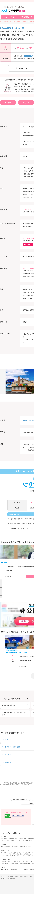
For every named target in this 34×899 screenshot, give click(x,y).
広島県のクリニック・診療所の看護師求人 (14, 714)
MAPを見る (27, 244)
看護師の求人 (5, 863)
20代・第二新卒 (25, 861)
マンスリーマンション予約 (23, 855)
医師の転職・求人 (25, 863)
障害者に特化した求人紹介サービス (11, 840)
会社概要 (11, 876)
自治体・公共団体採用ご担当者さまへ (20, 799)
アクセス (16, 876)
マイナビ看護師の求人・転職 (7, 22)
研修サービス (4, 869)
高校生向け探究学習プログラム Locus (21, 846)
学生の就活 (4, 838)
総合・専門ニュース (19, 852)
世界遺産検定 (16, 854)
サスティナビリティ (24, 876)
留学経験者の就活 (13, 838)
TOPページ (11, 17)
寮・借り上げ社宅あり (28, 209)
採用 (31, 876)
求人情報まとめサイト (6, 852)
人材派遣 (3, 861)
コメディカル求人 (15, 863)
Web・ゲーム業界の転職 (14, 861)
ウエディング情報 (6, 854)
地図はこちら (28, 56)
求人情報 (8, 102)
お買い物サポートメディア (8, 855)
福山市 (24, 22)
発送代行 (26, 869)
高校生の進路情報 (5, 846)
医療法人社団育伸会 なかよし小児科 (12, 28)
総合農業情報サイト (26, 854)
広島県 (18, 22)
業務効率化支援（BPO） (16, 869)
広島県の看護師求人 (9, 705)
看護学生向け (22, 838)
